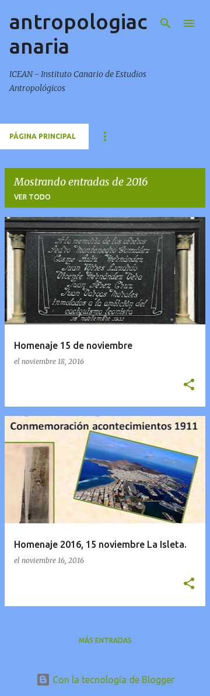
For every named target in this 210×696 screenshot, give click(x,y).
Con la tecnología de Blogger (112, 679)
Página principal (42, 136)
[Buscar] (166, 23)
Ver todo (32, 197)
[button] (189, 385)
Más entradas (105, 640)
